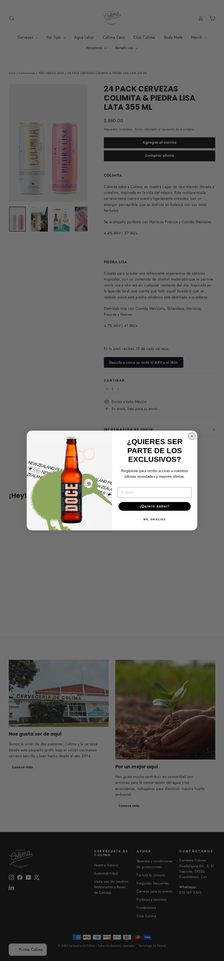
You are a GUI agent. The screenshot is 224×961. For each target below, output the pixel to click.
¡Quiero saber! (155, 506)
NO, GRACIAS (155, 519)
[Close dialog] (192, 436)
